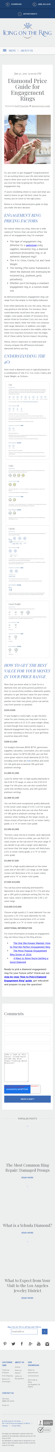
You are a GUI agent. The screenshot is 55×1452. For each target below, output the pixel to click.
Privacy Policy (16, 1426)
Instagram (47, 1343)
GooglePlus (30, 1343)
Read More (27, 1177)
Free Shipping (7, 1376)
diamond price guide (41, 106)
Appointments (30, 14)
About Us (26, 50)
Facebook (21, 1343)
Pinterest (5, 1343)
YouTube (38, 1343)
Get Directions (33, 1376)
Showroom (16, 4)
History (17, 1367)
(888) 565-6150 (44, 4)
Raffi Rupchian (22, 106)
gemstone (31, 245)
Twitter (13, 1343)
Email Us (5, 1405)
